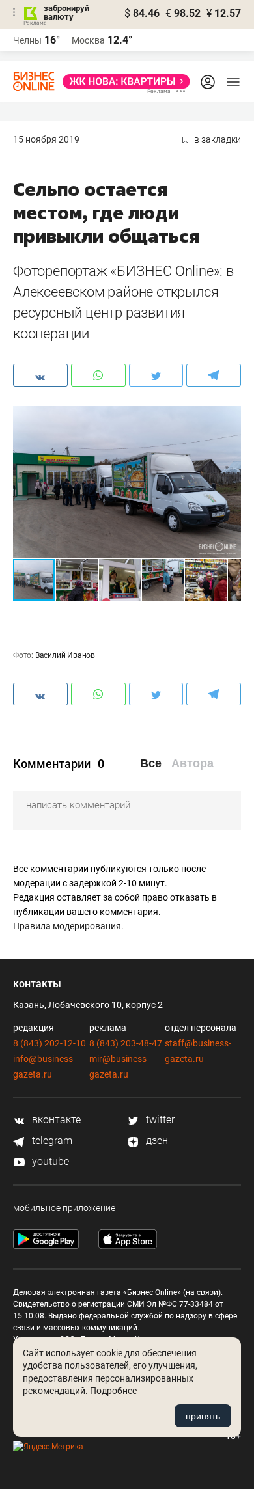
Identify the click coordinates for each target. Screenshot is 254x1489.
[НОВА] (122, 81)
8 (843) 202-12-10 (49, 1043)
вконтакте (55, 1119)
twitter (159, 1119)
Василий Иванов (65, 655)
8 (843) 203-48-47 (125, 1043)
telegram (50, 1140)
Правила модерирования (67, 926)
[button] (229, 417)
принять (203, 1416)
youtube (49, 1161)
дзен (155, 1140)
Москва (88, 40)
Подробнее (113, 1391)
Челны (27, 40)
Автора (192, 763)
